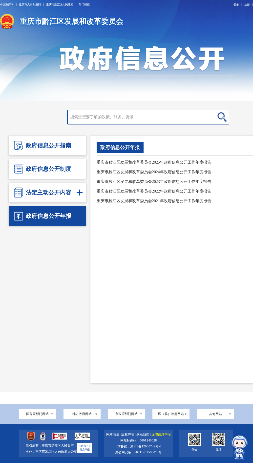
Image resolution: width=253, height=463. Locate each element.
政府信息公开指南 (48, 145)
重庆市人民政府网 (30, 4)
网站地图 (113, 434)
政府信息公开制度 (48, 169)
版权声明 (128, 434)
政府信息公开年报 (48, 216)
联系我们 (143, 434)
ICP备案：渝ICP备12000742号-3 (138, 446)
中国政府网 (7, 4)
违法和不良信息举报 (85, 447)
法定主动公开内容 (48, 192)
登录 (236, 4)
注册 (247, 4)
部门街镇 (84, 4)
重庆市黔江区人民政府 (59, 4)
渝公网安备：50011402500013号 (138, 452)
